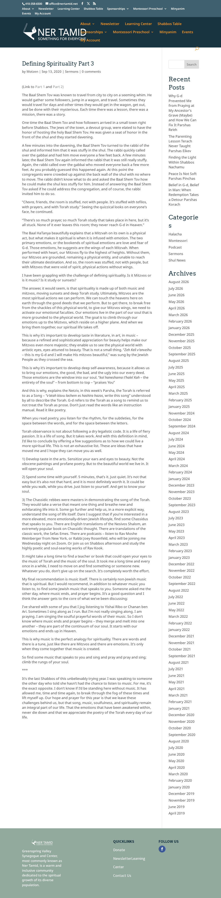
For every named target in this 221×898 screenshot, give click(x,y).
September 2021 (182, 656)
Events (26, 13)
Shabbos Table (93, 9)
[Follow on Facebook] (162, 849)
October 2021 (180, 649)
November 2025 (181, 341)
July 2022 (176, 596)
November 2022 (181, 570)
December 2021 (181, 636)
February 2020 (180, 780)
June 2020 (177, 754)
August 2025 (179, 360)
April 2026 (177, 308)
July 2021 (176, 668)
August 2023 (179, 511)
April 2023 (177, 537)
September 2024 (182, 426)
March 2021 (178, 695)
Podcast (175, 247)
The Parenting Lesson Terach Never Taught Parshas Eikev (180, 143)
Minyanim (178, 9)
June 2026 (177, 295)
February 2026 (180, 321)
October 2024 (180, 419)
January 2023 (179, 557)
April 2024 (177, 459)
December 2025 (181, 334)
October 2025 (180, 347)
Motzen (32, 71)
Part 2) (58, 86)
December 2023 (181, 485)
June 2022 (177, 603)
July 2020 (176, 747)
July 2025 (176, 367)
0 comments (91, 71)
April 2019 (177, 813)
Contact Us (122, 875)
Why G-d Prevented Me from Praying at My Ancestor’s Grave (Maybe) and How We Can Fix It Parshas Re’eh (182, 112)
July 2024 (176, 439)
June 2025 (177, 373)
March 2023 (178, 544)
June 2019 (177, 806)
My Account (43, 13)
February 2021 (180, 701)
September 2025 (182, 354)
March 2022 (178, 616)
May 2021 (176, 682)
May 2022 (176, 610)
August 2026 (179, 281)
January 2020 (179, 787)
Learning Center (69, 9)
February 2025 (180, 400)
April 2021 (177, 688)
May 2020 (176, 760)
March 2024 (178, 465)
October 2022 (180, 577)
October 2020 (180, 728)
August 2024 (179, 432)
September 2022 (182, 583)
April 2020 (177, 767)
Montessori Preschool (148, 9)
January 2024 (179, 478)
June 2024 (177, 446)
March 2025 (178, 393)
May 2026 (176, 301)
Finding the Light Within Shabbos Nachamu (182, 162)
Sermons (71, 71)
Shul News (177, 260)
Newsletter (46, 9)
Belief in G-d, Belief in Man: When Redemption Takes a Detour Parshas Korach (184, 195)
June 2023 (177, 524)
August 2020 (179, 741)
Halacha (175, 234)
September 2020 (182, 734)
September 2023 (182, 505)
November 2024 (181, 413)
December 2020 (181, 714)
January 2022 (179, 629)
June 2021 (177, 675)
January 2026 (179, 327)
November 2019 (181, 800)
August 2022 (179, 590)
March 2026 (178, 314)
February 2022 (180, 623)
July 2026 (176, 288)
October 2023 (180, 498)
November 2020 (181, 721)
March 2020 (178, 774)
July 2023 (176, 518)
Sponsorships (116, 9)
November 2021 (181, 642)
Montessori (178, 240)
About (26, 9)
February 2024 (180, 472)
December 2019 (181, 793)
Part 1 (40, 86)
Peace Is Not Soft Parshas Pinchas (183, 176)
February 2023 (180, 550)
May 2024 (176, 452)
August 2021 (179, 662)
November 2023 (181, 491)
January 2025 (179, 406)
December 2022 (181, 564)
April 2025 (177, 386)
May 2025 (176, 380)
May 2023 (176, 531)
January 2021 (179, 708)
